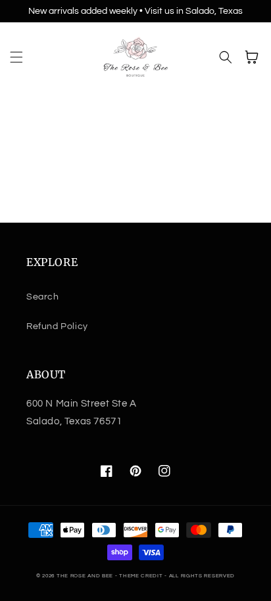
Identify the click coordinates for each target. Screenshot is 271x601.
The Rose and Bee (85, 576)
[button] (16, 57)
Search (42, 296)
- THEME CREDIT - (142, 576)
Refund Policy (57, 326)
